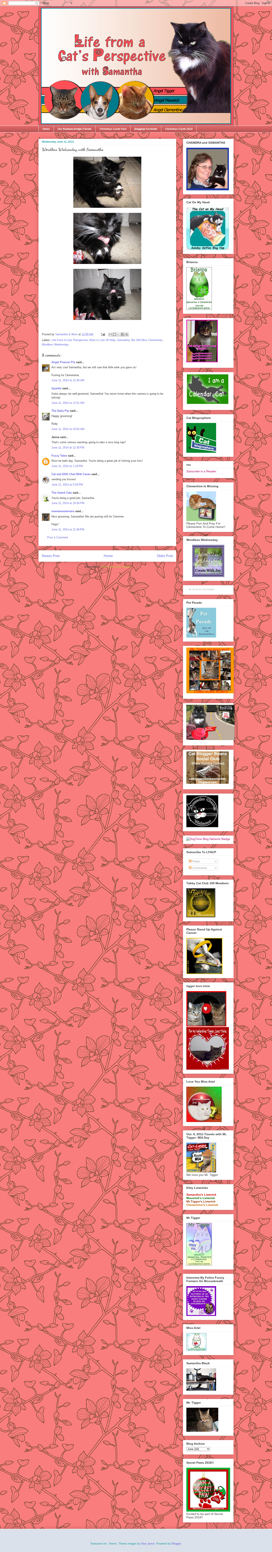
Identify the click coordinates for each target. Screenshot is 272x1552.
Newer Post (51, 556)
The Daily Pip (60, 410)
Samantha (123, 340)
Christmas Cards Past (112, 129)
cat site (195, 589)
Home (46, 129)
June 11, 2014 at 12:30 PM (67, 447)
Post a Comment (57, 537)
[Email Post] (103, 334)
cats (204, 589)
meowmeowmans (62, 511)
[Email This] (110, 334)
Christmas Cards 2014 (179, 129)
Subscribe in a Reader (201, 471)
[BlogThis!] (114, 334)
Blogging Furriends (145, 129)
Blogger (176, 1543)
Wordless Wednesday (55, 344)
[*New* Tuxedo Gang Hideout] (202, 826)
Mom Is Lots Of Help (102, 340)
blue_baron (148, 1543)
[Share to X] (118, 334)
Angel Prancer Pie (63, 362)
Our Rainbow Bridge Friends (75, 129)
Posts (195, 861)
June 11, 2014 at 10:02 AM (67, 429)
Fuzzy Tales (59, 455)
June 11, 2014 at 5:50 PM (67, 484)
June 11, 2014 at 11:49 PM (67, 529)
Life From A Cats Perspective (70, 340)
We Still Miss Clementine (146, 340)
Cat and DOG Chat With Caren (71, 474)
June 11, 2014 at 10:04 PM (67, 503)
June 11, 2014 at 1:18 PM (67, 466)
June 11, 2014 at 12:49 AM (67, 380)
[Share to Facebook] (122, 334)
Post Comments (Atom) (115, 566)
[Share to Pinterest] (127, 334)
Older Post (165, 556)
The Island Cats (61, 492)
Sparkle (56, 388)
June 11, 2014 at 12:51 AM (67, 402)
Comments (199, 868)
